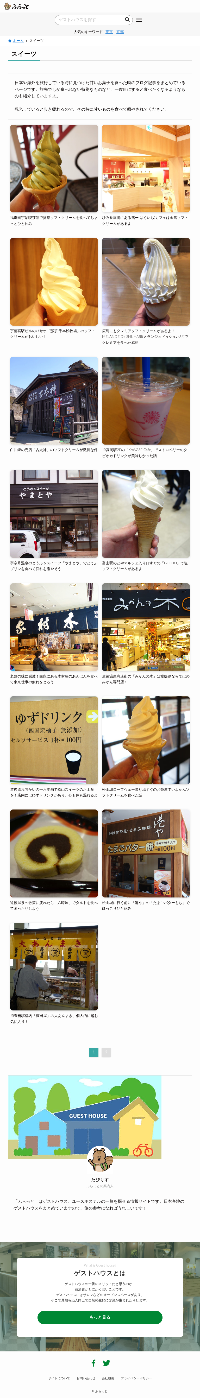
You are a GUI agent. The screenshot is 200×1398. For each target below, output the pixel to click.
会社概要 (108, 1378)
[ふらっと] (16, 6)
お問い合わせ (86, 1378)
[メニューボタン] (139, 20)
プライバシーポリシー (136, 1378)
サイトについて (59, 1378)
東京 (109, 32)
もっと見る (100, 1317)
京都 (120, 32)
